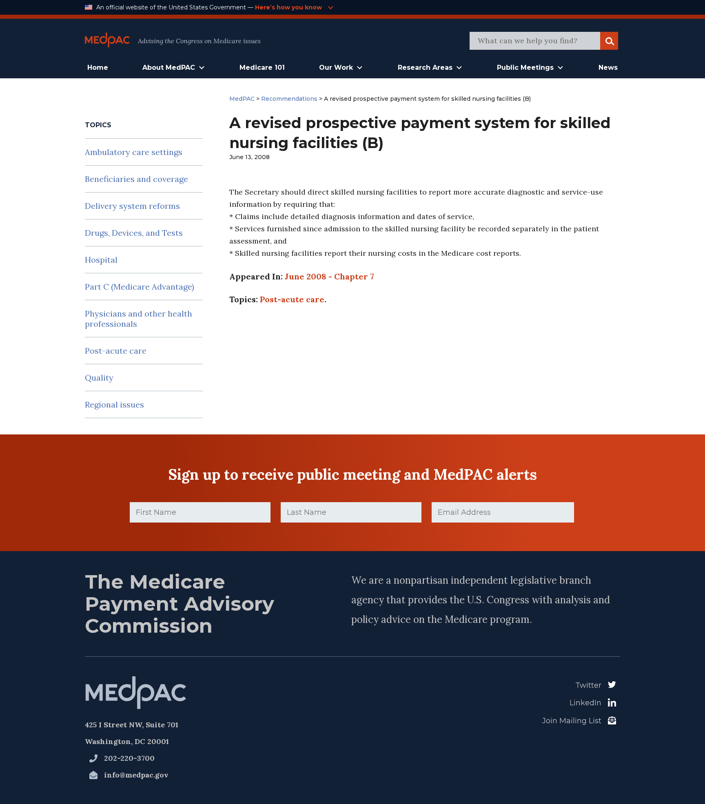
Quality (99, 377)
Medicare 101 (262, 67)
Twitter (588, 685)
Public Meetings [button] (525, 67)
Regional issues (114, 404)
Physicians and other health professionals (138, 318)
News (608, 67)
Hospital (101, 260)
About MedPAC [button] (168, 67)
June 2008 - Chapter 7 (329, 276)
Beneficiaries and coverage (136, 179)
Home (97, 67)
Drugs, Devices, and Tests (134, 233)
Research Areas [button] (425, 67)
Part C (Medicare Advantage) (139, 286)
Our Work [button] (336, 67)
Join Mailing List (571, 720)
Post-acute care (115, 351)
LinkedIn (585, 702)
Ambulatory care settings (133, 152)
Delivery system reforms (132, 206)
